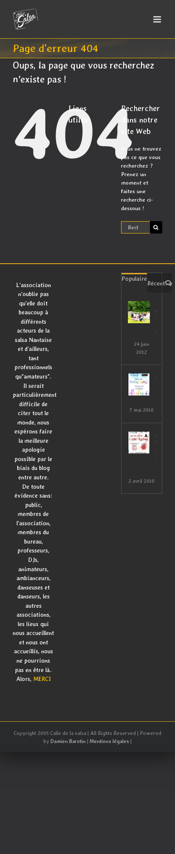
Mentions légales (109, 741)
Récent (156, 283)
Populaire (134, 278)
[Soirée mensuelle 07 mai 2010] (139, 384)
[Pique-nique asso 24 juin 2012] (139, 312)
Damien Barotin (68, 741)
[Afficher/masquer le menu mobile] (157, 19)
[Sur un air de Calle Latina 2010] (139, 443)
